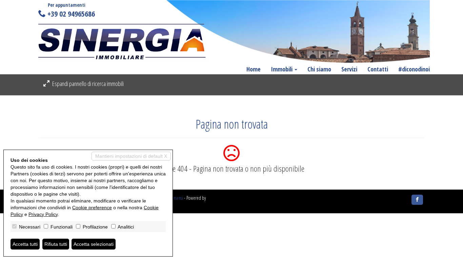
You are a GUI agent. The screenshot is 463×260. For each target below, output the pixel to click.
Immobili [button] (282, 69)
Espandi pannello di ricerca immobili (87, 84)
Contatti (377, 69)
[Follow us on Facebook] (417, 200)
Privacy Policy (43, 214)
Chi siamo (319, 69)
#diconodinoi (414, 69)
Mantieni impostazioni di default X (131, 156)
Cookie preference (92, 207)
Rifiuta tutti (55, 244)
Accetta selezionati (94, 244)
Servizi (349, 69)
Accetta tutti (25, 244)
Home (253, 69)
